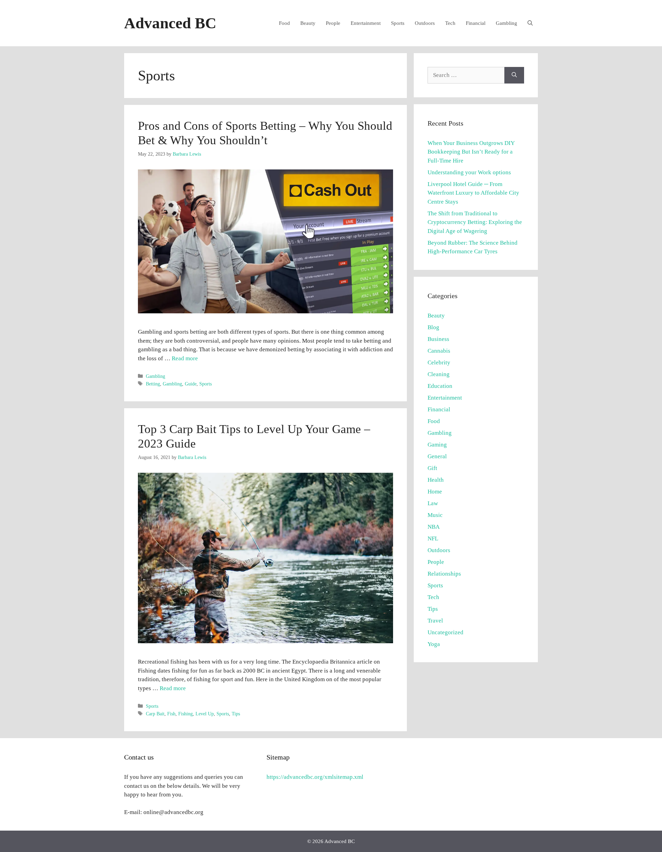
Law (433, 503)
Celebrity (439, 362)
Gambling (506, 23)
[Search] (514, 75)
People (333, 23)
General (437, 456)
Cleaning (439, 374)
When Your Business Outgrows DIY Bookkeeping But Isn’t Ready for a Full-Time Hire (471, 152)
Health (436, 480)
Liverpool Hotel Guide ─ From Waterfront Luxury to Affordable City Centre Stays (473, 193)
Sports (397, 23)
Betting (153, 383)
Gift (432, 468)
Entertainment (366, 23)
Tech (450, 23)
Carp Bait (155, 713)
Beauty (307, 23)
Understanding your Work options (469, 172)
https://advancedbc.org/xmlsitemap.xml (315, 777)
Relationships (444, 573)
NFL (433, 538)
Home (435, 491)
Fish (171, 713)
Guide (191, 383)
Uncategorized (445, 632)
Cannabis (439, 350)
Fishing (185, 713)
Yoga (434, 644)
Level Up (204, 713)
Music (435, 515)
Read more (185, 358)
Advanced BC (170, 23)
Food (284, 23)
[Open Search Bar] (530, 23)
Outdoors (425, 23)
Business (438, 339)
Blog (433, 327)
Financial (475, 23)
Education (440, 386)
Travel (435, 620)
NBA (434, 526)
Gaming (437, 444)
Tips (236, 713)
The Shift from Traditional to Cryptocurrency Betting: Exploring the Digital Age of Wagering (475, 222)
